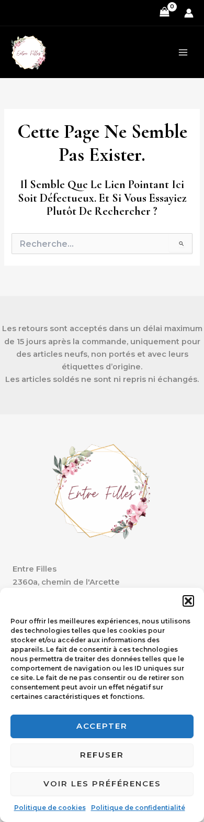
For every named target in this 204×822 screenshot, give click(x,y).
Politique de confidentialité (138, 808)
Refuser (102, 755)
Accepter (102, 726)
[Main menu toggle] (183, 52)
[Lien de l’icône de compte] (189, 13)
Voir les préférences (102, 783)
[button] (188, 601)
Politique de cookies (50, 808)
